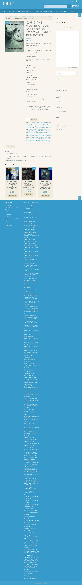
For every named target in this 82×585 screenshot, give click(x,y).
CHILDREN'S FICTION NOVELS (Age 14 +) (29, 244)
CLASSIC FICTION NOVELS (31, 259)
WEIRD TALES (35, 140)
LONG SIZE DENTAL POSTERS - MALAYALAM (30, 442)
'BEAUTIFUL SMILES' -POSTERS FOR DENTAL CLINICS (30, 207)
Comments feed (61, 127)
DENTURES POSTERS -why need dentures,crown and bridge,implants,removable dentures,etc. (31, 353)
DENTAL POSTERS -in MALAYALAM (29, 335)
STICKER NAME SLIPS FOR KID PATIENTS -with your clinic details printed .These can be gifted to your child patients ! (31, 544)
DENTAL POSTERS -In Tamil (31, 338)
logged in (14, 160)
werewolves (42, 140)
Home (6, 11)
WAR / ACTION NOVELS (30, 578)
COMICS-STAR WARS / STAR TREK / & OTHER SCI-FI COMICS (31, 302)
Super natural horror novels (33, 139)
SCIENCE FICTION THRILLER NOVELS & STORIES (31, 521)
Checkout (68, 2)
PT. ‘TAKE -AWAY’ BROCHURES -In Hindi (29, 509)
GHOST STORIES (42, 131)
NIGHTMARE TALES (46, 134)
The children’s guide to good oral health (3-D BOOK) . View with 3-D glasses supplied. (31, 551)
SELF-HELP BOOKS (29, 532)
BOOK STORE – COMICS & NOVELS (44, 11)
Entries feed (60, 124)
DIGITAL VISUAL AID (29, 363)
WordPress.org (60, 129)
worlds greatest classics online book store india (38, 142)
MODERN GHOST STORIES (33, 134)
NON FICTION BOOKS (29, 449)
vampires (28, 140)
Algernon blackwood (40, 127)
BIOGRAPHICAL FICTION (30, 215)
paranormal (42, 135)
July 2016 (59, 101)
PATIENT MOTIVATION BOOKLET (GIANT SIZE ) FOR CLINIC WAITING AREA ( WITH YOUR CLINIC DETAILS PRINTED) (31, 482)
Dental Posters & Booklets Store (24, 11)
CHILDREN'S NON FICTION (31, 247)
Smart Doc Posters (61, 84)
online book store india (32, 135)
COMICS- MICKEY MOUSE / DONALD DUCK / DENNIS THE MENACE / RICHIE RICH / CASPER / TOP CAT (31, 296)
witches (48, 140)
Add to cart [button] (12, 195)
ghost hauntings (33, 131)
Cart (73, 2)
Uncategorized (27, 576)
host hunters (44, 132)
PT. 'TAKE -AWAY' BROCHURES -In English (30, 488)
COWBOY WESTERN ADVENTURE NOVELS (29, 321)
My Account (62, 2)
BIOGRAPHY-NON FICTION (31, 217)
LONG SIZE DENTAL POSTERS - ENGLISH (29, 438)
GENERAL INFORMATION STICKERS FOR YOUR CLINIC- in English (31, 394)
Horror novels (37, 132)
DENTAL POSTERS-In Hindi (31, 346)
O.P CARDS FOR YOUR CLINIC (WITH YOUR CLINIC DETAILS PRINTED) (31, 453)
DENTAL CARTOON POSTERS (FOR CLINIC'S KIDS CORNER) (31, 325)
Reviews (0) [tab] (10, 147)
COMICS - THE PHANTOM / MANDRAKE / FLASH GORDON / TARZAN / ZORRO (31, 280)
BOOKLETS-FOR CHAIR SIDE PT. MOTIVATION (31, 226)
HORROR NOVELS (34, 17)
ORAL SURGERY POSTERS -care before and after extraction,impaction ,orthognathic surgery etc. (31, 460)
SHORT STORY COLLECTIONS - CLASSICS (31, 535)
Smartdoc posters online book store (41, 137)
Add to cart (34, 119)
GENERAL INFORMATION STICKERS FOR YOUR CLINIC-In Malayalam (31, 400)
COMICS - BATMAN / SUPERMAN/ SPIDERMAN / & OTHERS (31, 265)
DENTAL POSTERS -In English (31, 330)
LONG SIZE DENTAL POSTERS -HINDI (29, 446)
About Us (11, 11)
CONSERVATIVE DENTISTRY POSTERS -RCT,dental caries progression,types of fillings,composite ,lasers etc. (31, 309)
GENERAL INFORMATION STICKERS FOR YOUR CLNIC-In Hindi (31, 405)
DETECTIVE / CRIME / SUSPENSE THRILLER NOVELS (29, 359)
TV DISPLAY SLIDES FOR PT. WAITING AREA (31, 572)
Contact (71, 11)
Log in (58, 121)
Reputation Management (72, 67)
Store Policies (63, 11)
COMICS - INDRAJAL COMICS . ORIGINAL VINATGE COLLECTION (31, 274)
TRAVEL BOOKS (28, 555)
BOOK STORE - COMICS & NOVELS (19, 17)
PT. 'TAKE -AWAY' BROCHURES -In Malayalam (31, 492)
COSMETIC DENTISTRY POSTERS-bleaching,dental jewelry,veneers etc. (31, 317)
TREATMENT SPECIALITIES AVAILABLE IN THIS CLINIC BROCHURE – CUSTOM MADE (31, 567)
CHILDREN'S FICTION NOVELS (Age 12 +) (37, 124)
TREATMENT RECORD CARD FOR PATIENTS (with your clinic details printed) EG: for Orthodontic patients (31, 560)
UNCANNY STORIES (46, 139)
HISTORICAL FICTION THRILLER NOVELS (29, 424)
